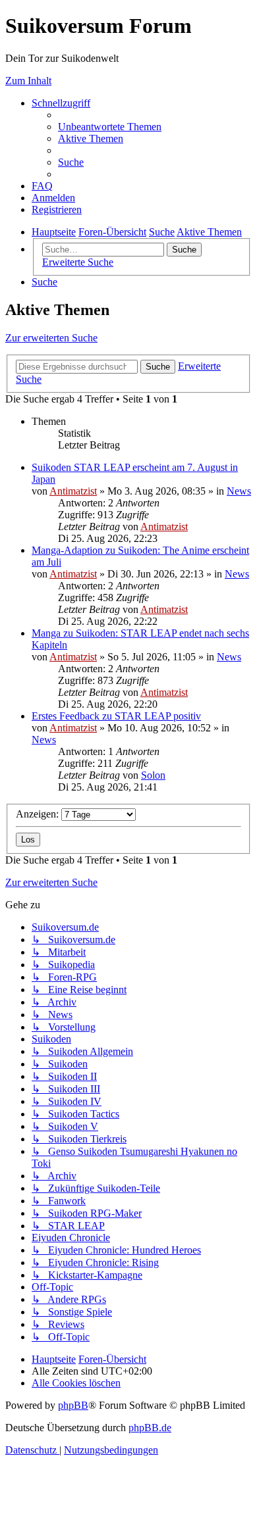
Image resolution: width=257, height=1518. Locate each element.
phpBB (73, 1405)
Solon (153, 775)
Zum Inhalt (28, 80)
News (239, 491)
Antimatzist (73, 491)
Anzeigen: (38, 814)
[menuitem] (109, 126)
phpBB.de (149, 1427)
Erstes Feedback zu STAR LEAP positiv (116, 716)
